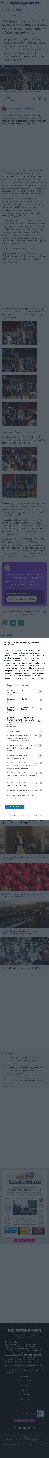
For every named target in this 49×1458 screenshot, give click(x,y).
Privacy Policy (38, 815)
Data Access (24, 815)
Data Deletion (11, 815)
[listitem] (24, 686)
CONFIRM (14, 807)
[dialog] (24, 729)
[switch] (40, 691)
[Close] (44, 643)
